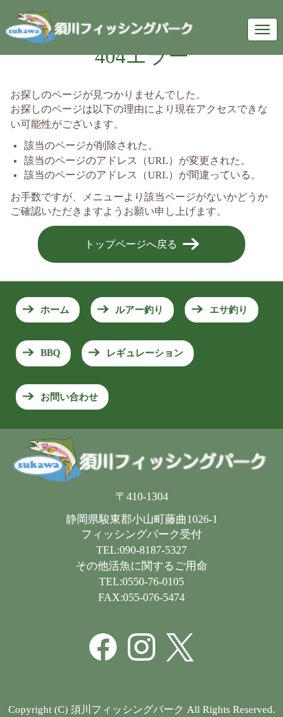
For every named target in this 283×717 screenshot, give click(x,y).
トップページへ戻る (130, 244)
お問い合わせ (69, 397)
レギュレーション (144, 353)
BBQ (50, 353)
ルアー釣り (139, 310)
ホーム (55, 310)
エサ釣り (229, 310)
